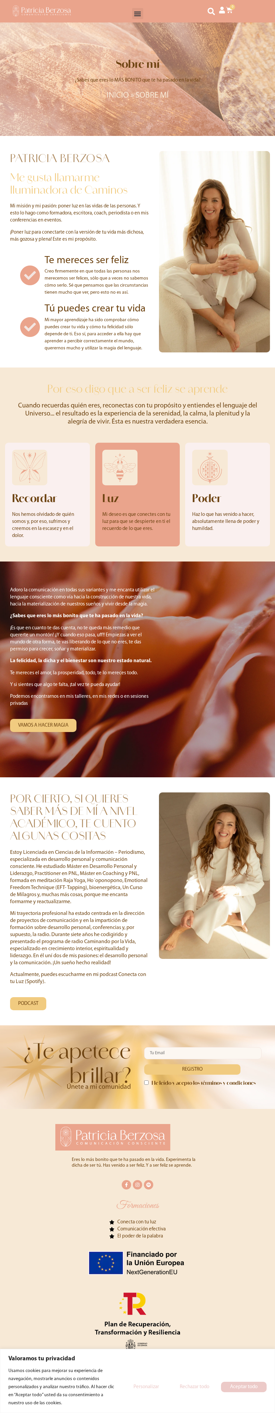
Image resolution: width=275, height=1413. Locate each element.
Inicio (118, 95)
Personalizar (146, 1387)
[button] (137, 13)
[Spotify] (148, 1184)
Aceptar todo (244, 1387)
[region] (137, 1381)
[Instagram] (137, 1184)
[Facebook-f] (126, 1184)
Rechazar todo (194, 1387)
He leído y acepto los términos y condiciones (204, 1083)
